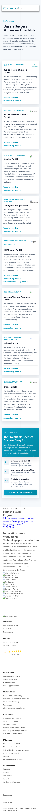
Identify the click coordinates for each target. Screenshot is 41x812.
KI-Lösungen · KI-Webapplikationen (10, 245)
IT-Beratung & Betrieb (11, 753)
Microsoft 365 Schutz (11, 721)
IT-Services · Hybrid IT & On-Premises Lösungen (13, 382)
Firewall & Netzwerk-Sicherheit (14, 727)
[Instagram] (13, 527)
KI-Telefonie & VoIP (10, 679)
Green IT (6, 756)
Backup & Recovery (10, 724)
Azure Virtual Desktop (11, 702)
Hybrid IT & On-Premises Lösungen (16, 750)
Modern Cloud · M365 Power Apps (15, 240)
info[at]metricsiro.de (10, 642)
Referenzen (7, 776)
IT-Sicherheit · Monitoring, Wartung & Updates (13, 338)
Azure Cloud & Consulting (12, 695)
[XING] (10, 527)
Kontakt (6, 779)
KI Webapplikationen (11, 685)
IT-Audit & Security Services (13, 734)
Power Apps (7, 705)
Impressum (7, 795)
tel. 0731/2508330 (10, 645)
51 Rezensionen (13, 654)
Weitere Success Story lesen (14, 282)
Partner (6, 772)
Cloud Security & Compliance (14, 708)
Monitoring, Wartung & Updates (15, 730)
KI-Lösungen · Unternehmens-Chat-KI (14, 64)
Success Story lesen (11, 101)
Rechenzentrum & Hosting (12, 759)
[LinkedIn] (4, 527)
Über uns (6, 769)
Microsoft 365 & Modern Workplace (16, 699)
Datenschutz (8, 802)
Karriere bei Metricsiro (11, 782)
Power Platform (9, 682)
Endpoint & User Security (12, 718)
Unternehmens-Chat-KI (11, 676)
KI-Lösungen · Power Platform (14, 155)
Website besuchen (10, 98)
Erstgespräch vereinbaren (19, 492)
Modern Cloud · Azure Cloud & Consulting (14, 200)
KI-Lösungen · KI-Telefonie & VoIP (15, 110)
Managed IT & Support (11, 744)
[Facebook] (7, 527)
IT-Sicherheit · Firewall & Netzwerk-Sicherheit (12, 292)
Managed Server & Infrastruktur (15, 747)
